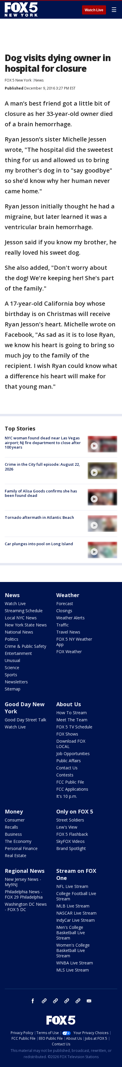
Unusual (12, 660)
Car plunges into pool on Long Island (39, 543)
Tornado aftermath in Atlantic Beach (39, 517)
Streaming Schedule (24, 610)
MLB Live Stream (72, 906)
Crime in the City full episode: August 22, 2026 (42, 467)
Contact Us (67, 768)
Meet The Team (71, 720)
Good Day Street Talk (25, 720)
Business (13, 834)
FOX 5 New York (18, 80)
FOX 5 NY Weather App (74, 641)
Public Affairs (68, 760)
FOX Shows (67, 734)
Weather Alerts (70, 618)
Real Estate (15, 855)
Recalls (11, 827)
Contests (64, 775)
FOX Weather (69, 651)
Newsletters (16, 682)
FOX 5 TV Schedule (74, 727)
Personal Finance (21, 848)
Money (14, 811)
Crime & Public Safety (25, 646)
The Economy (18, 841)
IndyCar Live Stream (75, 920)
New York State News (26, 625)
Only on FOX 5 (74, 811)
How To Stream (71, 712)
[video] (102, 444)
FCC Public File (70, 782)
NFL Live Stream (72, 886)
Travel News (68, 632)
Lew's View (66, 827)
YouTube (66, 1001)
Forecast (64, 603)
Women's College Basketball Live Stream (73, 950)
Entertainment (18, 653)
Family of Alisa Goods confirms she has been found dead (41, 493)
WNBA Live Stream (74, 963)
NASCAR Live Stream (76, 913)
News (39, 80)
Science (12, 667)
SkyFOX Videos (70, 841)
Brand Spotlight (71, 848)
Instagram (44, 1001)
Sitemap (12, 689)
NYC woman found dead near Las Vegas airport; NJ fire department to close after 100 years (43, 442)
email (89, 1001)
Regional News (24, 870)
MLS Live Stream (72, 970)
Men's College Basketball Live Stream (70, 932)
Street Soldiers (70, 820)
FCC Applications (72, 789)
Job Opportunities (73, 753)
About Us (68, 704)
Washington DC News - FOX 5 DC (26, 906)
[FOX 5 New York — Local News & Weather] (22, 9)
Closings (64, 610)
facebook (33, 1001)
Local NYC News (21, 618)
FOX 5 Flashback (72, 834)
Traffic (62, 625)
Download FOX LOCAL (70, 743)
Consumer (15, 820)
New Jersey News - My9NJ (23, 881)
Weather (67, 595)
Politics (11, 639)
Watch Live (94, 10)
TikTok (55, 1001)
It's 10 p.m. (66, 796)
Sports (11, 674)
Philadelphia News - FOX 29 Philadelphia (24, 894)
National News (19, 632)
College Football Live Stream (76, 896)
